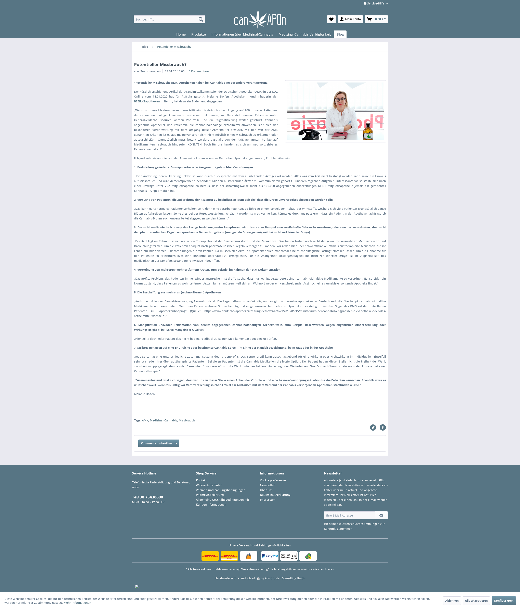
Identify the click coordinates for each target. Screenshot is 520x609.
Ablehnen (452, 600)
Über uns (266, 490)
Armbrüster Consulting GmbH (285, 578)
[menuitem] (169, 19)
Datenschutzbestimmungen (360, 524)
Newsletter (267, 485)
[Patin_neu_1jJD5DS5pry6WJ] (335, 111)
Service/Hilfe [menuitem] (375, 3)
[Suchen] (201, 19)
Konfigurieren (504, 600)
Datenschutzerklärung (275, 495)
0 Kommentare (199, 71)
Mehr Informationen (77, 603)
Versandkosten (250, 569)
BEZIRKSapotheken (147, 101)
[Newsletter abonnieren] (381, 515)
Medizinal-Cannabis (163, 420)
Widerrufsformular (209, 485)
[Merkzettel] (331, 19)
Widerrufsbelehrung (210, 495)
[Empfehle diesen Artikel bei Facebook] (382, 427)
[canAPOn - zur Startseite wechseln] (260, 18)
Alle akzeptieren (476, 600)
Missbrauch (187, 420)
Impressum (267, 500)
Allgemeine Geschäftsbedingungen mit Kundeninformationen (222, 502)
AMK (145, 420)
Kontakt (201, 480)
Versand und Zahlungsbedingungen (220, 490)
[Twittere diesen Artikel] (374, 427)
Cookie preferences (273, 480)
